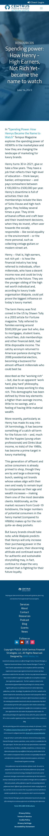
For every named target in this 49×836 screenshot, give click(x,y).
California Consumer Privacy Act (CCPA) (16, 730)
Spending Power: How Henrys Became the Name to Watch (22, 133)
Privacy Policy (24, 813)
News (24, 631)
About (24, 608)
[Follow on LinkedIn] (17, 642)
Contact (24, 612)
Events (24, 628)
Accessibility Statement (25, 826)
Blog (24, 624)
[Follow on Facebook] (27, 642)
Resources (24, 616)
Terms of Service (24, 816)
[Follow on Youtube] (22, 642)
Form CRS (17, 806)
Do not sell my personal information (35, 733)
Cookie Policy (24, 819)
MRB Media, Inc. (31, 656)
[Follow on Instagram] (32, 642)
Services (24, 604)
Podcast (24, 620)
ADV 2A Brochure (28, 806)
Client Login (37, 2)
